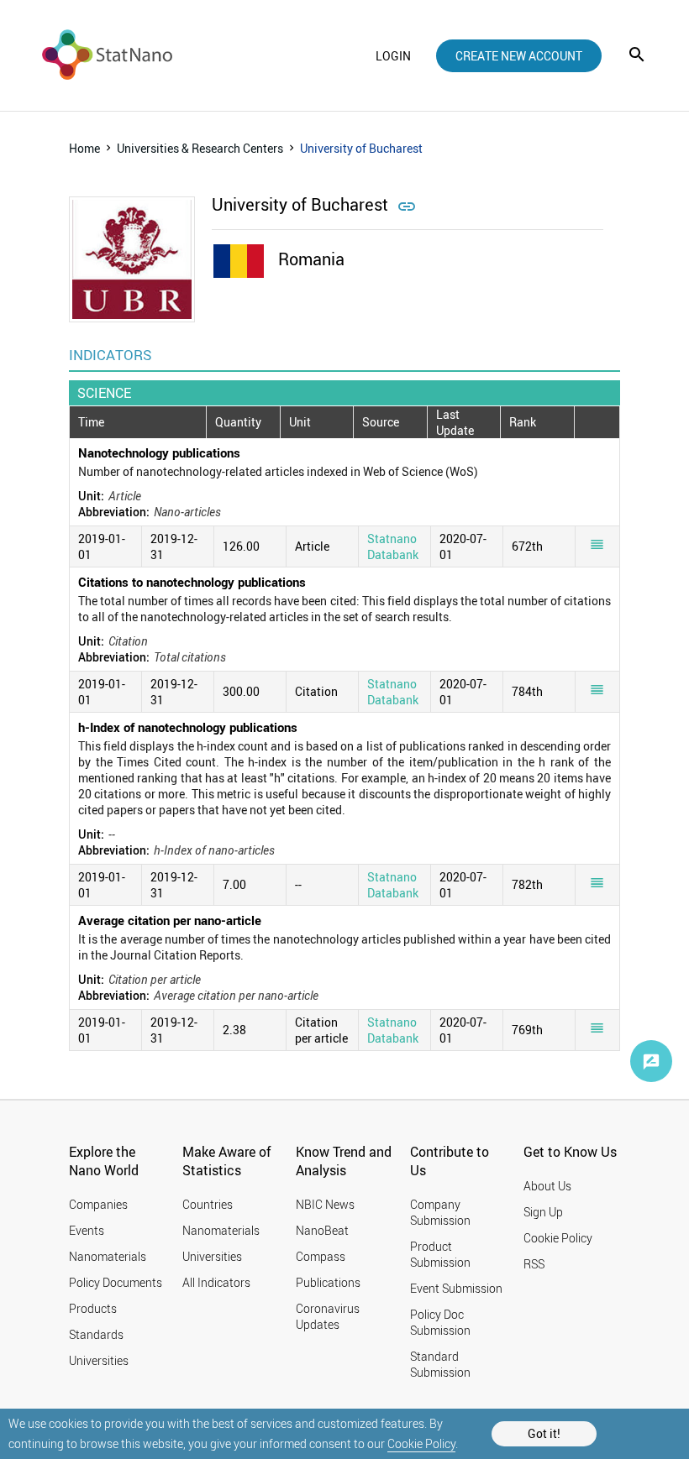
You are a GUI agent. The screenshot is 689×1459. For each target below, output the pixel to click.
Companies (98, 1204)
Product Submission (440, 1254)
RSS (533, 1264)
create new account (518, 56)
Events (86, 1230)
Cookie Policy (421, 1443)
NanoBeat (322, 1230)
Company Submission (440, 1212)
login (393, 56)
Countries (207, 1204)
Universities (99, 1360)
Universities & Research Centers (200, 148)
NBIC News (325, 1204)
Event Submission (456, 1288)
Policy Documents (115, 1282)
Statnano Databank (392, 546)
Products (93, 1308)
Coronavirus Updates (328, 1316)
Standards (96, 1334)
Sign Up (543, 1212)
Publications (328, 1282)
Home (84, 148)
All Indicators (216, 1282)
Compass (320, 1256)
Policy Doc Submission (440, 1322)
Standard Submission (440, 1364)
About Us (547, 1186)
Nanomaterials (107, 1256)
